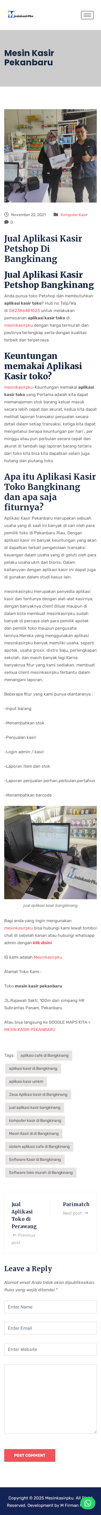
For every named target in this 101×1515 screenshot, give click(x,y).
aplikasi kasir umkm (26, 1081)
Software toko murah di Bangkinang (41, 1172)
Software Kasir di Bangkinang (35, 1159)
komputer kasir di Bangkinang (35, 1120)
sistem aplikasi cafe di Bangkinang (39, 1146)
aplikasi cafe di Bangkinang (44, 1055)
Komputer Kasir (74, 214)
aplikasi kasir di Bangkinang (33, 1068)
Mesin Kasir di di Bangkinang (34, 1133)
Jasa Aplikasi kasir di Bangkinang (38, 1094)
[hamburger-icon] (87, 15)
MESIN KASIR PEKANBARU (30, 1029)
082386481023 (24, 310)
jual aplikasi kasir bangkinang (34, 1107)
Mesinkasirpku (48, 957)
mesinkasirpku (19, 325)
